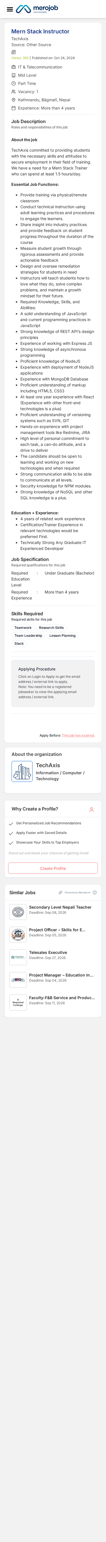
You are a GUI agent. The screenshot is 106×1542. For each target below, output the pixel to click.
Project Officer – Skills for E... (57, 929)
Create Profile (53, 868)
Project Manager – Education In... (61, 975)
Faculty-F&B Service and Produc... (62, 997)
